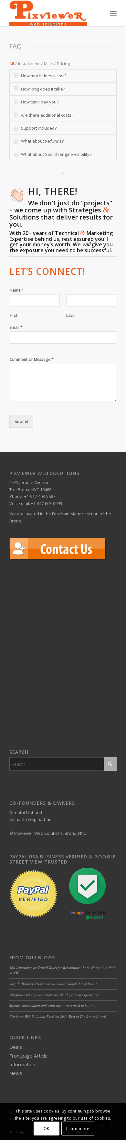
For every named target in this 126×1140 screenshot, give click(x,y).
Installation (29, 64)
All (11, 64)
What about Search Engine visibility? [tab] (56, 154)
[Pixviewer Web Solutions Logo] (52, 13)
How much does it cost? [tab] (44, 76)
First (14, 315)
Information (22, 1064)
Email (16, 327)
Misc (48, 64)
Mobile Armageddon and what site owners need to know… (52, 1005)
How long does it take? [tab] (43, 89)
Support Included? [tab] (39, 128)
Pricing (63, 64)
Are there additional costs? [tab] (47, 115)
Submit (21, 421)
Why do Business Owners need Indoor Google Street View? (53, 983)
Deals (15, 1047)
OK (46, 1128)
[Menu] (113, 13)
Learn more (77, 1128)
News (15, 1073)
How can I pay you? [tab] (39, 102)
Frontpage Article (28, 1055)
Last (70, 315)
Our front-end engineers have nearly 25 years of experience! (54, 994)
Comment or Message (32, 359)
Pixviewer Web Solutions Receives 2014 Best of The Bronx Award (57, 1016)
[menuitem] (113, 13)
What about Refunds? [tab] (42, 141)
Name (17, 290)
